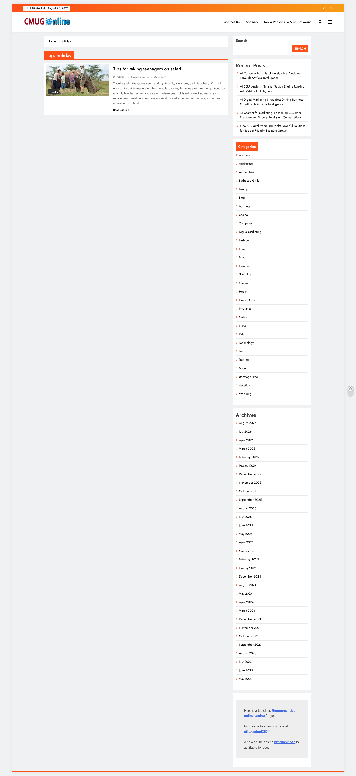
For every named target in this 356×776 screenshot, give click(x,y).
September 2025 (250, 499)
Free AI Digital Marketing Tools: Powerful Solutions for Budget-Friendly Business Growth (272, 128)
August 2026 (247, 423)
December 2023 (250, 619)
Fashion (244, 240)
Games (243, 283)
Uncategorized (248, 377)
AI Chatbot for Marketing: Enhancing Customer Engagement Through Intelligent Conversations (270, 115)
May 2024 (246, 593)
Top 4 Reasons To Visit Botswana (288, 22)
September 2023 (250, 644)
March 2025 (247, 551)
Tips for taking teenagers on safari (147, 68)
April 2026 (246, 440)
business (244, 206)
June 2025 (246, 525)
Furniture (245, 266)
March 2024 (247, 610)
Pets (241, 334)
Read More (120, 110)
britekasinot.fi (284, 742)
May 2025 (245, 534)
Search (241, 40)
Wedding (245, 394)
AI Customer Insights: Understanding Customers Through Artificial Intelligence (271, 75)
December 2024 (250, 576)
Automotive (246, 172)
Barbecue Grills (249, 180)
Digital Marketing (250, 232)
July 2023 (245, 661)
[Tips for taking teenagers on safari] (77, 80)
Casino (243, 214)
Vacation (244, 385)
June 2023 (246, 670)
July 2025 (245, 517)
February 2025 (249, 559)
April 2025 (246, 542)
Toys (242, 351)
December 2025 (250, 474)
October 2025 (248, 491)
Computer (245, 223)
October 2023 (248, 636)
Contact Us (232, 22)
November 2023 (250, 627)
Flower (243, 249)
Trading (244, 359)
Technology (246, 343)
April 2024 (246, 602)
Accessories (246, 155)
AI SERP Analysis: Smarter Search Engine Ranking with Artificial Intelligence (272, 88)
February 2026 (249, 457)
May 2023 (245, 679)
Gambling (245, 274)
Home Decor (247, 300)
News (242, 325)
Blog (242, 197)
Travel (53, 92)
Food (242, 257)
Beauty (243, 189)
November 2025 (250, 482)
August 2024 (247, 585)
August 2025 (247, 508)
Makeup (244, 317)
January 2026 (248, 465)
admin (121, 77)
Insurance (245, 308)
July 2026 (245, 431)
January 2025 (247, 568)
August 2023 (247, 653)
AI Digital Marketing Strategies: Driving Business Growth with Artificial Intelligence (271, 101)
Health (243, 291)
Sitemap (252, 22)
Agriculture (246, 163)
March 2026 (247, 448)
